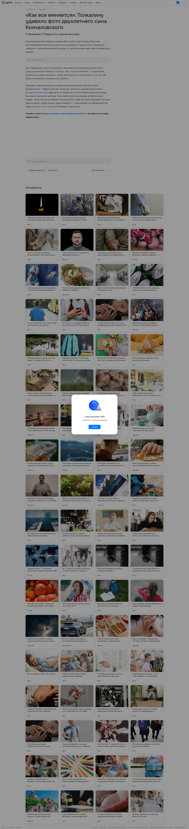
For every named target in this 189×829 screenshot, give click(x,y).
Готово (94, 427)
